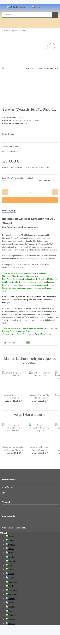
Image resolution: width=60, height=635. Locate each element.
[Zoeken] (55, 15)
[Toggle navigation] (3, 6)
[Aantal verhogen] (55, 192)
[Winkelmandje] (55, 7)
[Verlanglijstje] (51, 7)
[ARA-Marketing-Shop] (16, 7)
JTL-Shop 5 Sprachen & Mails (26, 120)
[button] (46, 7)
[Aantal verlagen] (5, 192)
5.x (28, 342)
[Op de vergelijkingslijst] (45, 46)
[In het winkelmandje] (4, 39)
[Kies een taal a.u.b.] (37, 7)
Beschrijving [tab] (9, 210)
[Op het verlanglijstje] (52, 46)
